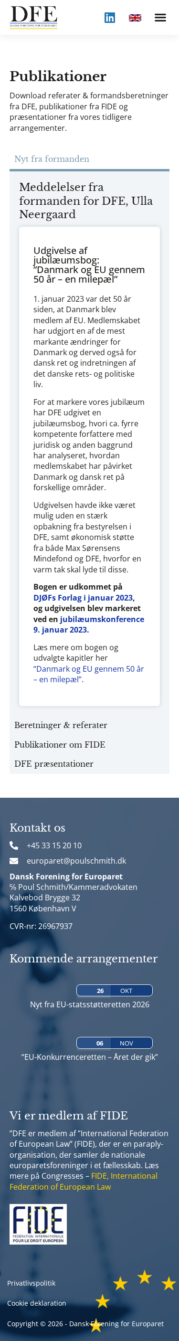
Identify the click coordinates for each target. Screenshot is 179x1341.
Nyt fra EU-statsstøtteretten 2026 (89, 1004)
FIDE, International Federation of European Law (84, 1181)
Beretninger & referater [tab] (60, 725)
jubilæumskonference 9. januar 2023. (88, 624)
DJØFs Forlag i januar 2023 (83, 597)
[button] (160, 17)
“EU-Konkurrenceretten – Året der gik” (89, 1057)
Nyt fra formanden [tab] (51, 159)
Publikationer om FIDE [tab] (59, 745)
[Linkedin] (109, 17)
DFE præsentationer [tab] (54, 764)
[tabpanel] (89, 443)
